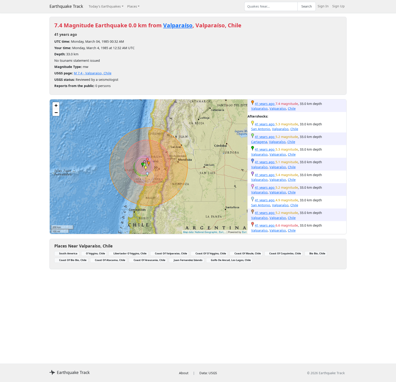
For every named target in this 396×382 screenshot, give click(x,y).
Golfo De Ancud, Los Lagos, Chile (231, 260)
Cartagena (259, 142)
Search (306, 6)
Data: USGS (208, 373)
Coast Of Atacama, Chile (110, 260)
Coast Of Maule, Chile (247, 253)
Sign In (323, 6)
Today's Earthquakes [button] (105, 6)
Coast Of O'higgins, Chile (210, 253)
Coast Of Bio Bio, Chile (72, 260)
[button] (148, 163)
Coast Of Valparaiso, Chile (171, 253)
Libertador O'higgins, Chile (129, 253)
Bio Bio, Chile (317, 253)
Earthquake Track (66, 6)
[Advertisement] (187, 313)
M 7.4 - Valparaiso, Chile (92, 73)
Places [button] (132, 6)
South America (68, 253)
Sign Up (338, 6)
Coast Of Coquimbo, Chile (285, 253)
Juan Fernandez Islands (188, 260)
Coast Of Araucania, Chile (149, 260)
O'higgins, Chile (95, 253)
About (183, 373)
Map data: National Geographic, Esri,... (204, 232)
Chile (292, 108)
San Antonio (260, 129)
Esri (244, 232)
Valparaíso (177, 25)
